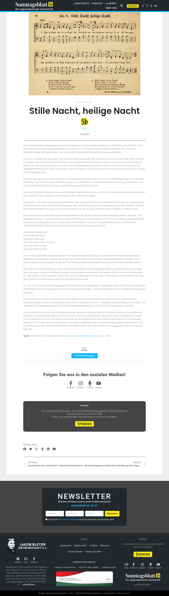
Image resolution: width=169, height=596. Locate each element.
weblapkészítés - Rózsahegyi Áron (116, 593)
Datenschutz (80, 545)
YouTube (99, 387)
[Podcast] (90, 383)
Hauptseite (81, 3)
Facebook (70, 387)
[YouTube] (98, 383)
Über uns (111, 8)
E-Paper (111, 3)
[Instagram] (80, 383)
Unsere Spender (93, 551)
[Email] (25, 558)
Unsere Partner (75, 551)
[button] (24, 449)
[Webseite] (18, 558)
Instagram (80, 387)
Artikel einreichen (143, 584)
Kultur (84, 102)
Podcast (97, 3)
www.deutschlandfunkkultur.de (83, 336)
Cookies (93, 545)
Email (26, 562)
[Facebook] (70, 383)
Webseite (18, 562)
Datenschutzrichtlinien (67, 519)
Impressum (65, 545)
